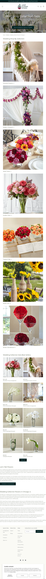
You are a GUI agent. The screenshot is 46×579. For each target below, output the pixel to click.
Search (11, 530)
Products (5, 537)
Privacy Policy (13, 571)
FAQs (19, 530)
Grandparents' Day (6, 531)
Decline (35, 575)
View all (23, 460)
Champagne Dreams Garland (29, 380)
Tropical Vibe (6, 259)
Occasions (5, 534)
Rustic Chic (6, 303)
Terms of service (19, 555)
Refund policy (20, 547)
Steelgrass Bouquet (7, 456)
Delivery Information (20, 541)
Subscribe (39, 531)
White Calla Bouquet (28, 456)
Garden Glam (7, 215)
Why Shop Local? (20, 537)
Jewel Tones (6, 171)
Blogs (11, 533)
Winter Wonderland (8, 347)
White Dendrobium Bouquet (9, 405)
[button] (2, 6)
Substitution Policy (20, 550)
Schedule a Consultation (8, 483)
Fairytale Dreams (8, 83)
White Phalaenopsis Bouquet (29, 431)
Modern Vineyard (8, 127)
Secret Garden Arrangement (29, 405)
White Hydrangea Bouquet (9, 431)
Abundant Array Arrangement (9, 380)
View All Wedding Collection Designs (23, 27)
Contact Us (20, 533)
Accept (22, 575)
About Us (5, 540)
